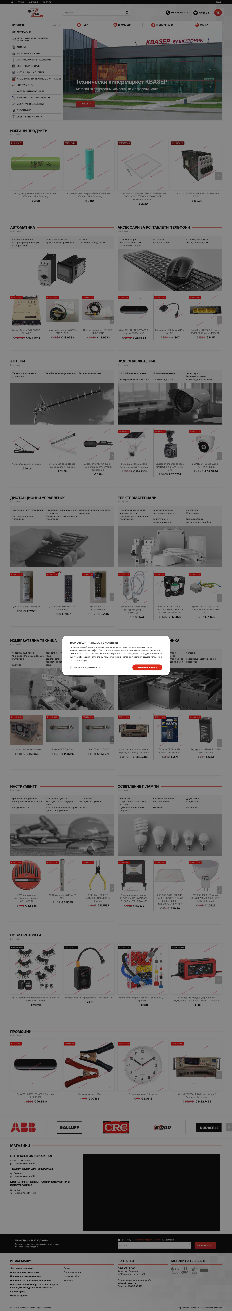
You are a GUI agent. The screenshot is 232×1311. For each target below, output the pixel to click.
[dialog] (116, 655)
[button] (85, 667)
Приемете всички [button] (147, 667)
